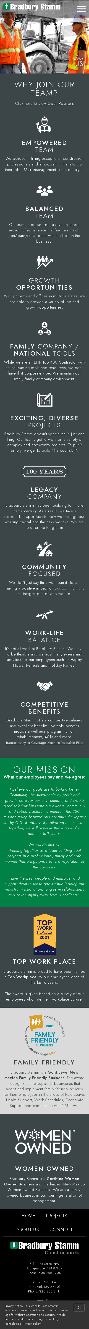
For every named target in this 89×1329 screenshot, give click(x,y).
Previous (3, 37)
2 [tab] (41, 69)
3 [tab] (48, 69)
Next (85, 37)
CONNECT (61, 1229)
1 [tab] (34, 69)
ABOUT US (27, 1229)
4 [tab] (54, 69)
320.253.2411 (50, 1291)
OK (79, 1307)
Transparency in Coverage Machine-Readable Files (45, 742)
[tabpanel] (44, 36)
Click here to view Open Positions (44, 103)
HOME (28, 1216)
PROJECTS (56, 1216)
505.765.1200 (50, 1273)
